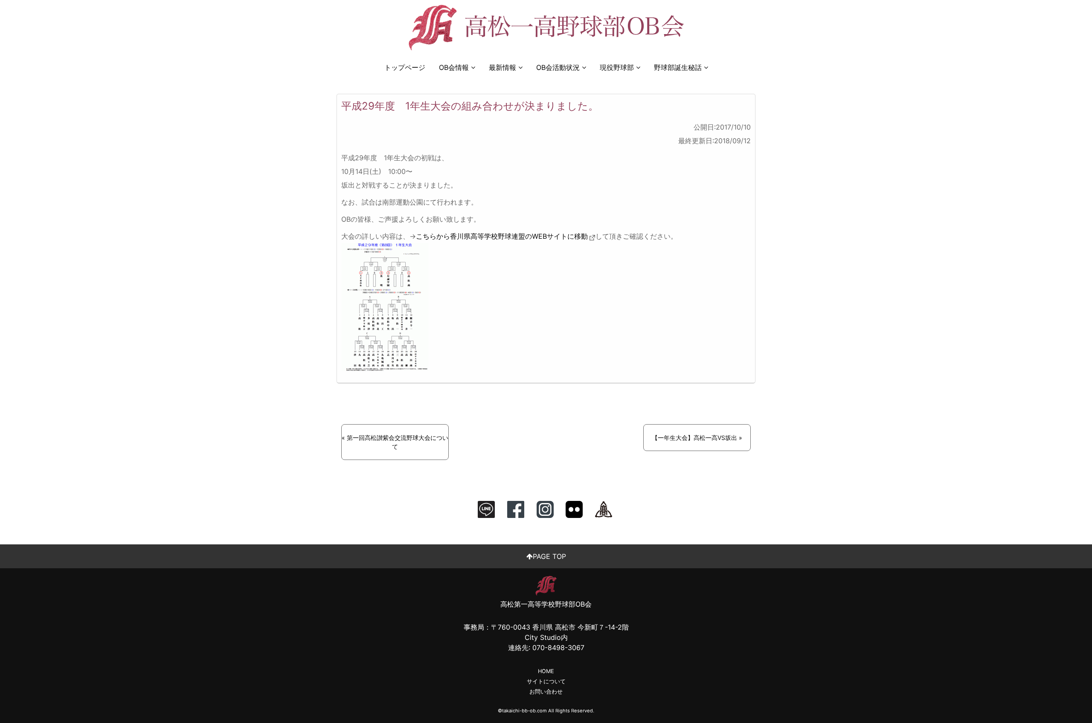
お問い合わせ (546, 691)
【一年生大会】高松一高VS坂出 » (697, 437)
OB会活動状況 (558, 67)
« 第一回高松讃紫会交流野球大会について (395, 442)
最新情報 (502, 67)
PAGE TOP (549, 556)
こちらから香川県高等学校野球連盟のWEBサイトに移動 (502, 236)
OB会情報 (454, 67)
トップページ (404, 67)
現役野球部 (617, 67)
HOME (546, 671)
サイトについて (546, 681)
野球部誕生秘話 (678, 67)
